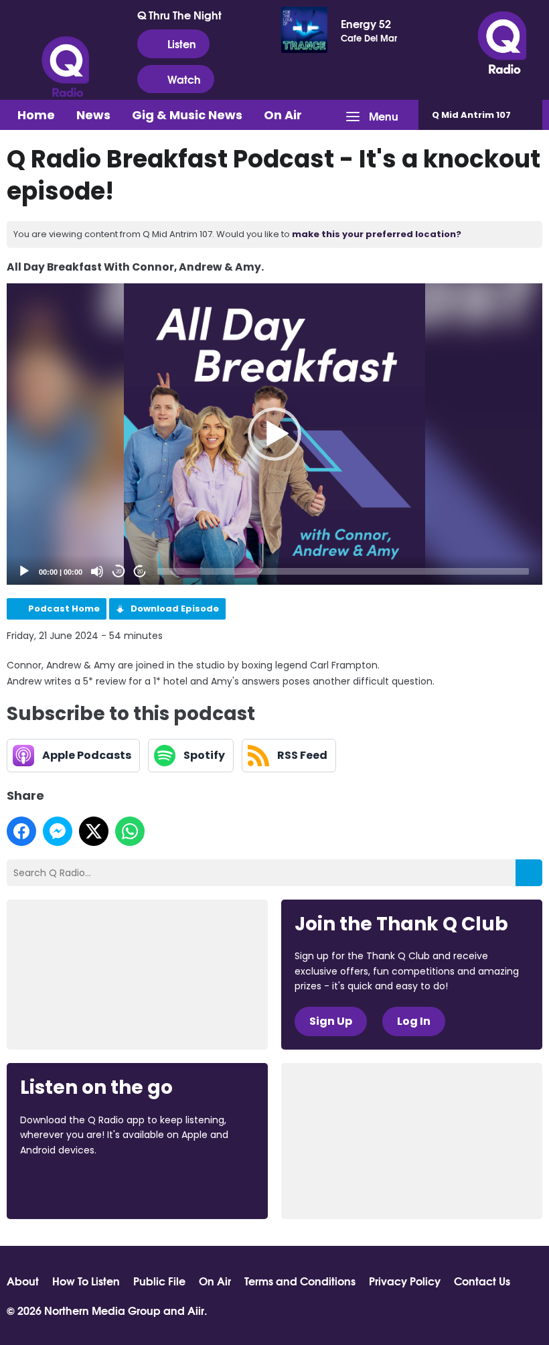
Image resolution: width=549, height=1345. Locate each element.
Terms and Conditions (300, 1281)
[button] (274, 434)
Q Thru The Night (179, 15)
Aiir (195, 1309)
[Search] (529, 872)
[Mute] (97, 571)
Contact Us (482, 1281)
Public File (159, 1281)
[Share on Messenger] (57, 831)
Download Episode (175, 608)
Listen (181, 43)
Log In (413, 1021)
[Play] (24, 571)
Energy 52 (366, 23)
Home (36, 115)
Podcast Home (64, 608)
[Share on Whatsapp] (130, 831)
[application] (274, 434)
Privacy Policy (405, 1281)
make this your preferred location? (376, 234)
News (93, 115)
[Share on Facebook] (21, 831)
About (23, 1281)
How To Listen (86, 1281)
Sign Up (330, 1021)
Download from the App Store (72, 1186)
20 (118, 572)
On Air (283, 115)
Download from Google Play (184, 1186)
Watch (184, 78)
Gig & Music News (187, 115)
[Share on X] (93, 831)
